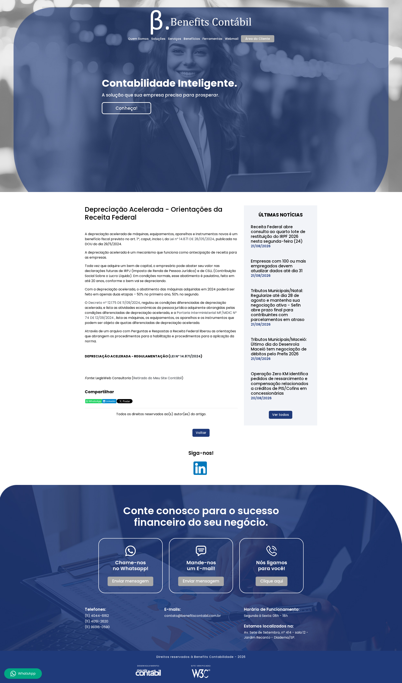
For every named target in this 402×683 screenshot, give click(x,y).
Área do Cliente (257, 39)
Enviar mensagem (130, 581)
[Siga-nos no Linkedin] (200, 469)
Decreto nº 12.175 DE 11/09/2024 (114, 302)
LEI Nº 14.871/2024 (185, 356)
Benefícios (192, 39)
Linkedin (110, 401)
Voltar (201, 432)
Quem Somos (138, 39)
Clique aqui (271, 581)
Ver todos (280, 414)
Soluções (158, 39)
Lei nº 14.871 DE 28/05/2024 (192, 239)
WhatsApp (94, 401)
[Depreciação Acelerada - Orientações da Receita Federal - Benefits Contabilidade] (201, 22)
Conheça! (126, 108)
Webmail (231, 39)
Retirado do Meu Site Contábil (157, 378)
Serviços (174, 39)
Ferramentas (212, 39)
